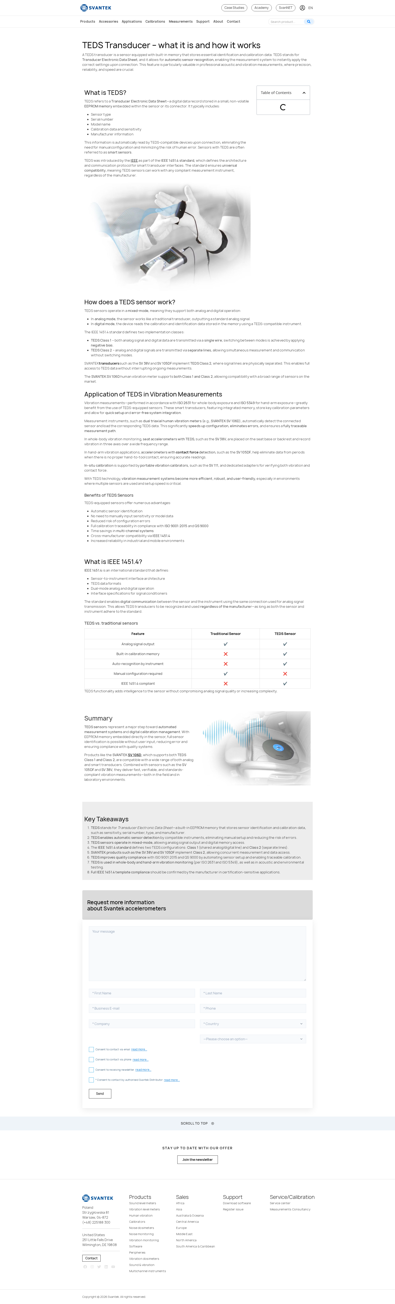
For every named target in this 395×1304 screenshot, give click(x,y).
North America (186, 1240)
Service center (280, 1203)
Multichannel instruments (147, 1271)
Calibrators (137, 1222)
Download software (237, 1203)
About (218, 21)
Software (135, 1246)
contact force (187, 452)
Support (203, 21)
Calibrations (155, 21)
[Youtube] (113, 1267)
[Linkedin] (106, 1267)
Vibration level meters (144, 1209)
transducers (109, 363)
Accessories (108, 21)
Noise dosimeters (141, 1228)
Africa (180, 1203)
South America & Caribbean (195, 1246)
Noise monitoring (141, 1234)
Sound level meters (142, 1203)
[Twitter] (99, 1267)
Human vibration (141, 1215)
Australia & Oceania (190, 1215)
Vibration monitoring (144, 1240)
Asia (179, 1209)
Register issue (233, 1209)
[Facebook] (85, 1267)
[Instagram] (92, 1267)
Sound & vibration (142, 1265)
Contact (233, 21)
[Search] (309, 21)
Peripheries (137, 1252)
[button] (304, 92)
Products (87, 21)
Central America (187, 1222)
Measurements (181, 21)
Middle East (184, 1234)
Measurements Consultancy (290, 1209)
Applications (132, 21)
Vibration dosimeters (144, 1259)
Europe (181, 1228)
